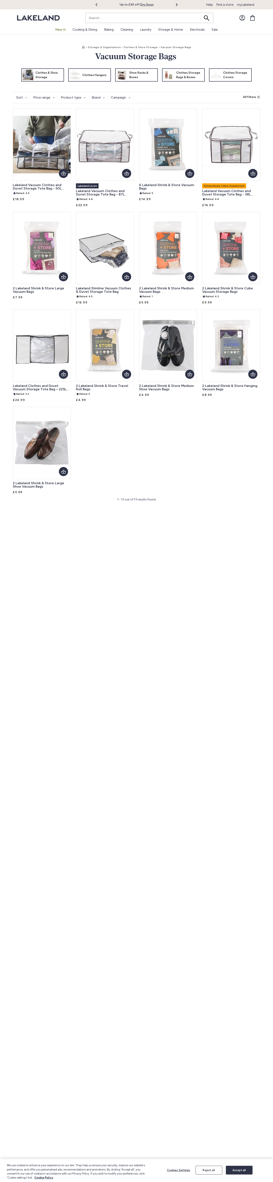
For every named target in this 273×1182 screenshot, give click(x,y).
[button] (99, 4)
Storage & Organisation (104, 47)
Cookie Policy (43, 1177)
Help (209, 5)
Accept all (239, 1170)
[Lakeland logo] (38, 18)
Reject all (209, 1170)
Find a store (225, 5)
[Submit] (208, 18)
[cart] (252, 17)
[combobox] (149, 18)
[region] (136, 1170)
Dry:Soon (147, 4)
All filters (249, 97)
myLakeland (245, 5)
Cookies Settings (178, 1170)
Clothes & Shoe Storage (141, 47)
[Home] (83, 47)
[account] (242, 17)
